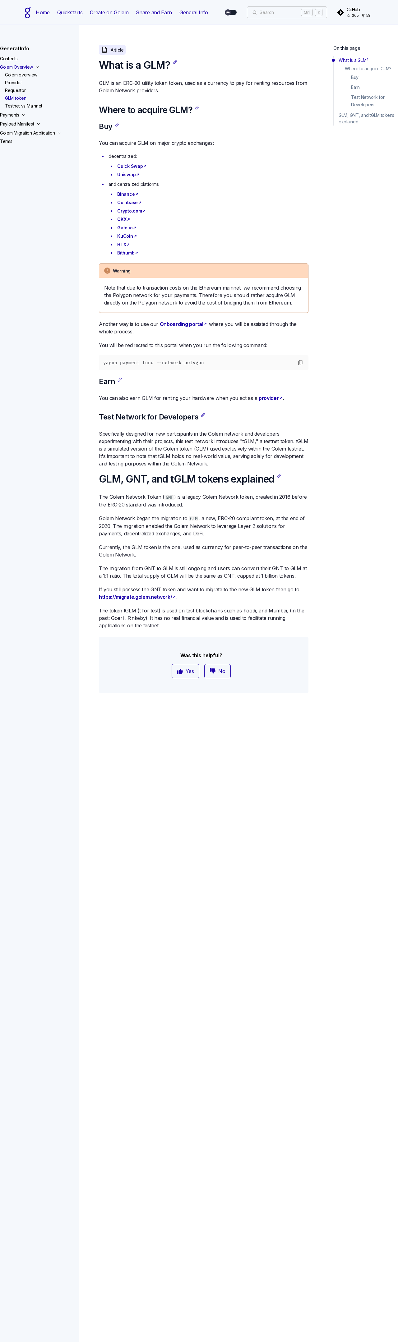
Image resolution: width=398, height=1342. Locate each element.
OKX (121, 219)
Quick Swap (130, 166)
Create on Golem (109, 12)
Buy (355, 77)
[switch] (231, 12)
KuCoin (125, 236)
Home (43, 12)
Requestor (15, 90)
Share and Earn (154, 12)
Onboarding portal (181, 324)
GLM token (15, 98)
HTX (121, 244)
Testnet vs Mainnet (23, 105)
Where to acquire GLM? (368, 68)
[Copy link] (175, 62)
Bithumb (125, 252)
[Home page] (28, 12)
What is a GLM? (353, 60)
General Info (193, 12)
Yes (190, 671)
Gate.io (124, 227)
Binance (126, 194)
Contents (9, 58)
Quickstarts (69, 12)
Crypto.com (129, 210)
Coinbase (127, 202)
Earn (355, 87)
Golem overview (21, 74)
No (221, 671)
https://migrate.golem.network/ (135, 597)
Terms (6, 141)
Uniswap (126, 174)
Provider (13, 82)
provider (269, 398)
